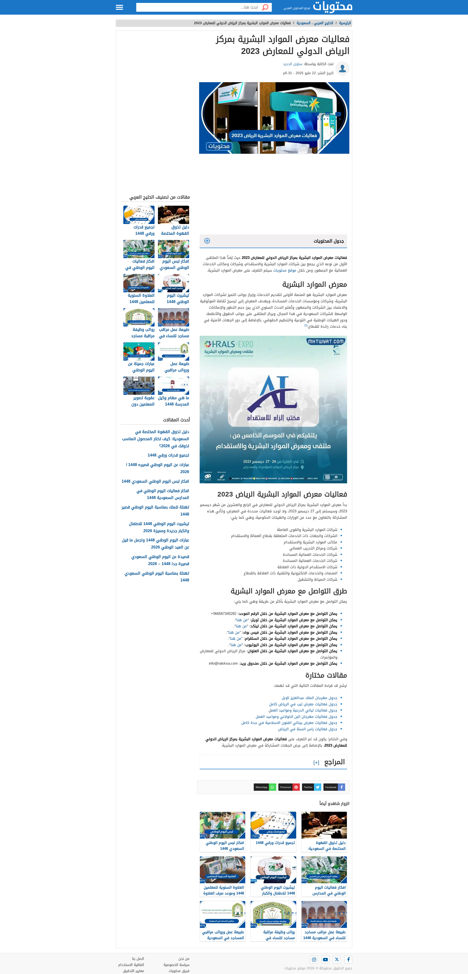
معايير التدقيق (133, 971)
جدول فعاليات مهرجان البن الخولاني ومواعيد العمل (296, 716)
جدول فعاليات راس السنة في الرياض (307, 729)
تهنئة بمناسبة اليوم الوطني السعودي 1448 (157, 577)
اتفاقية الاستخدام (131, 965)
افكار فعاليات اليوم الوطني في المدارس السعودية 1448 (162, 494)
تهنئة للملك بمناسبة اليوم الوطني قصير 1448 (155, 511)
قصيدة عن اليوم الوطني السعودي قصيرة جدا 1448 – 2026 (160, 560)
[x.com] (337, 960)
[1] (305, 325)
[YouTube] (325, 960)
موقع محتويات (284, 270)
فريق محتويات (179, 971)
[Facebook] (348, 960)
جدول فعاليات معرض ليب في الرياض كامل (303, 704)
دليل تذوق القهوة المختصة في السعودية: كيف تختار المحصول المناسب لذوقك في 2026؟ (155, 438)
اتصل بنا (138, 959)
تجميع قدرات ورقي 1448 (168, 455)
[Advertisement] (273, 195)
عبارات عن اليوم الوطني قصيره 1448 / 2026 (157, 468)
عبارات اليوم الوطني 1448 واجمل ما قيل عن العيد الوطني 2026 (155, 544)
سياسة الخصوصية (176, 965)
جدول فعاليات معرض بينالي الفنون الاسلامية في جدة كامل (289, 722)
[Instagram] (314, 960)
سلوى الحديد (292, 64)
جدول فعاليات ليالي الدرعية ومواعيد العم (304, 710)
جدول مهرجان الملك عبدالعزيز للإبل (309, 697)
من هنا (242, 620)
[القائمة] (119, 7)
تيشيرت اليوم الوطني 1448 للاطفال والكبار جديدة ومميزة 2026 (159, 527)
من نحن (183, 959)
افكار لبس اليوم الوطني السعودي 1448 (155, 481)
